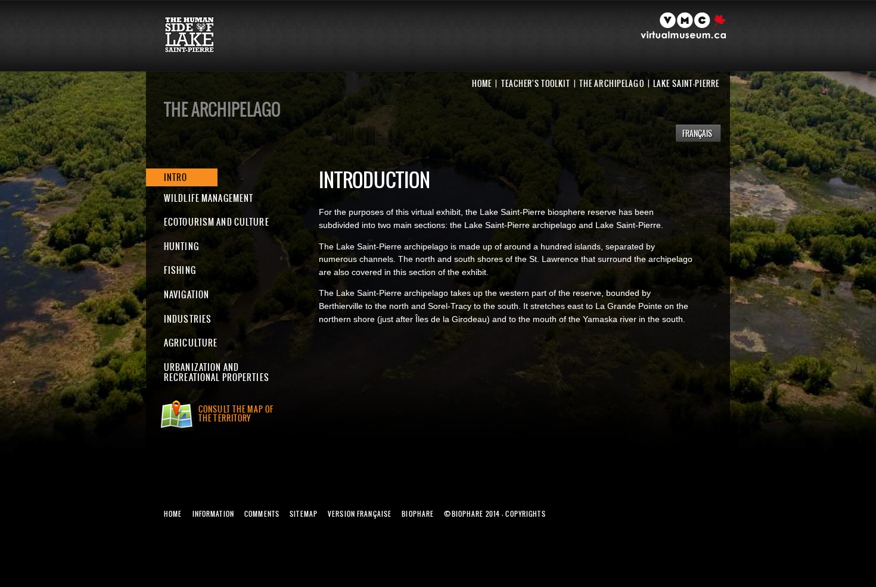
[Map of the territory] (178, 421)
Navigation (186, 294)
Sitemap (304, 514)
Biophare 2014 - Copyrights (494, 514)
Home (482, 84)
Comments (261, 514)
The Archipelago (611, 84)
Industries (188, 319)
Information (213, 514)
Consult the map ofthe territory (236, 413)
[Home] (198, 50)
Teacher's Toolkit (535, 84)
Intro (176, 177)
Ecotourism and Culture (216, 222)
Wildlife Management (208, 198)
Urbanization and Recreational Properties (216, 372)
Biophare (418, 514)
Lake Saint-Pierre (686, 84)
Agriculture (191, 342)
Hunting (181, 246)
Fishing (180, 270)
